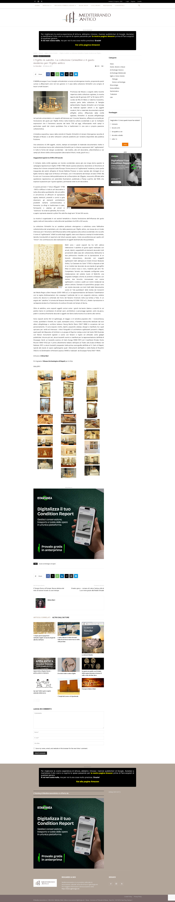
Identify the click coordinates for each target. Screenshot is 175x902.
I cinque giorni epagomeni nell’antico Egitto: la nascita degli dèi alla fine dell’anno (44, 638)
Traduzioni (113, 94)
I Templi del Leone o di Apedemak (68, 696)
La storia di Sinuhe (87, 655)
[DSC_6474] (92, 423)
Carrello (139, 1)
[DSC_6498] (92, 470)
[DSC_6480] (45, 441)
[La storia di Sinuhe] (93, 637)
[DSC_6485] (45, 452)
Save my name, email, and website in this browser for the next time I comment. (62, 748)
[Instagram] (38, 1)
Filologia (115, 79)
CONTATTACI (119, 5)
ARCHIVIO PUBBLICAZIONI (64, 5)
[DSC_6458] (68, 375)
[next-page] (38, 700)
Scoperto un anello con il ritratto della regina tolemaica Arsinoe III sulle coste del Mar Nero (92, 673)
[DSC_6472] (68, 418)
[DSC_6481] (92, 446)
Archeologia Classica (116, 70)
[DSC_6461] (45, 389)
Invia (125, 144)
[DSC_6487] (68, 462)
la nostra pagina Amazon (103, 36)
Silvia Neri (38, 66)
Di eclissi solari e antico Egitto (67, 673)
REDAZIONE (107, 5)
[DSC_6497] (45, 464)
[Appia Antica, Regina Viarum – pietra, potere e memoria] (44, 663)
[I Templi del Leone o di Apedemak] (69, 686)
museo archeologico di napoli (47, 563)
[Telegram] (76, 74)
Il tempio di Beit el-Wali (89, 689)
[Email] (67, 74)
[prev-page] (34, 700)
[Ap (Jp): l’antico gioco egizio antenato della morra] (44, 683)
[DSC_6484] (68, 451)
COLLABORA (95, 5)
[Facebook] (34, 1)
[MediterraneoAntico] (87, 17)
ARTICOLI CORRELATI (41, 617)
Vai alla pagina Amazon (87, 44)
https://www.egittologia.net (70, 889)
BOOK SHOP (83, 5)
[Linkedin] (62, 74)
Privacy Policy (138, 896)
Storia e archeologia (118, 82)
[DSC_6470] (92, 410)
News (112, 64)
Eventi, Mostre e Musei (117, 67)
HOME (37, 5)
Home (35, 53)
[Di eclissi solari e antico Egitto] (69, 665)
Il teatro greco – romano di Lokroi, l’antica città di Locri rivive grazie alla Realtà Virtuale (87, 589)
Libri (111, 97)
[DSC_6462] (68, 389)
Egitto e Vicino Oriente (51, 53)
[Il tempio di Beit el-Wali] (93, 682)
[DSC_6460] (92, 378)
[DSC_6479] (68, 440)
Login (127, 1)
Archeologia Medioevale (118, 73)
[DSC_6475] (68, 429)
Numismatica (114, 91)
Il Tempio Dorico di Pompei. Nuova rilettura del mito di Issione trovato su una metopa (48, 589)
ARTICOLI (46, 5)
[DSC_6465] (45, 405)
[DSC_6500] (68, 473)
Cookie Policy (128, 896)
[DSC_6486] (92, 459)
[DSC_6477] (92, 434)
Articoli (41, 53)
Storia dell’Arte (114, 88)
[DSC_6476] (45, 430)
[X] (41, 1)
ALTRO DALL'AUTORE (60, 617)
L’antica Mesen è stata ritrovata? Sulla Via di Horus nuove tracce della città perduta (68, 639)
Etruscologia (114, 85)
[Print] (71, 74)
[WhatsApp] (57, 74)
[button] (139, 6)
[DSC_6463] (92, 394)
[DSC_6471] (45, 419)
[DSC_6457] (45, 375)
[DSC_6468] (68, 405)
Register (133, 1)
